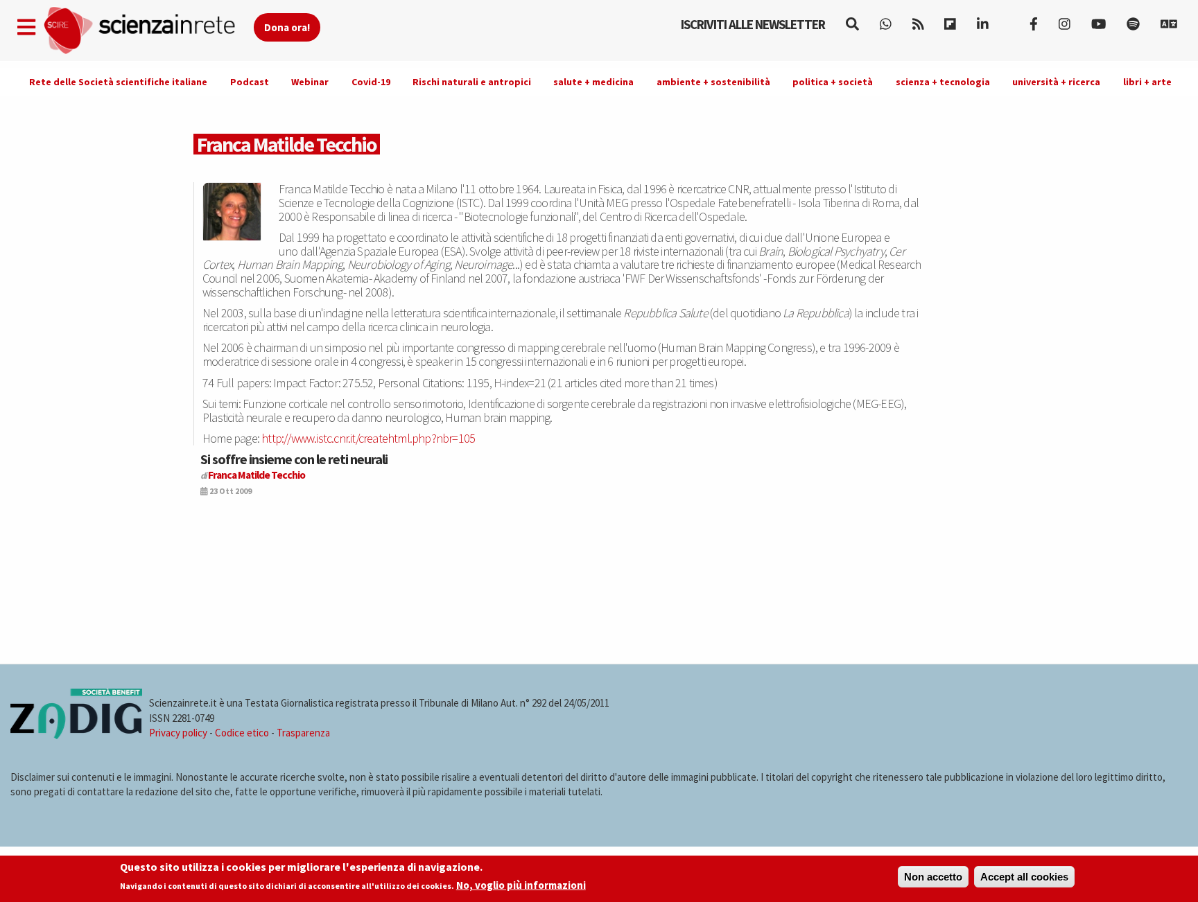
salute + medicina (593, 82)
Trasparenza (303, 732)
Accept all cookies (1024, 877)
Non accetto (933, 877)
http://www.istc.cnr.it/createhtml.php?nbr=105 (368, 438)
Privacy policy (178, 732)
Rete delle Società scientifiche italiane (118, 82)
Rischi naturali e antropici (472, 82)
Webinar (310, 82)
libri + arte (1147, 82)
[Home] (148, 30)
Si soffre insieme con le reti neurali (294, 459)
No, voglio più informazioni (521, 885)
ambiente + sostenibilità (713, 82)
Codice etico (242, 732)
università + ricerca (1056, 82)
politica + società (832, 82)
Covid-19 (370, 82)
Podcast (249, 82)
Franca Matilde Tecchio (256, 474)
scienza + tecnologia (943, 82)
